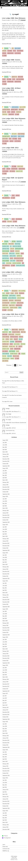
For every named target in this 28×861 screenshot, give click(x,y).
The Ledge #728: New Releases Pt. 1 (10, 391)
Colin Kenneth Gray (10, 430)
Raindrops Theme (14, 859)
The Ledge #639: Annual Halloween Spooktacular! (15, 422)
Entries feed (5, 846)
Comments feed (6, 848)
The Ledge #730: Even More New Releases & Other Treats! (13, 381)
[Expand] (1, 8)
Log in (4, 844)
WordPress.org (6, 850)
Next (20, 365)
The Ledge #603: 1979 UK (10, 428)
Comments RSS (14, 858)
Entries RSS (14, 857)
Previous (8, 365)
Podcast (6, 835)
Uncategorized (7, 837)
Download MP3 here (6, 43)
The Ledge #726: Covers (7, 401)
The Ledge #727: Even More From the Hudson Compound (12, 396)
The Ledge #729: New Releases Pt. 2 (10, 387)
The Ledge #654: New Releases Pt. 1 (12, 411)
